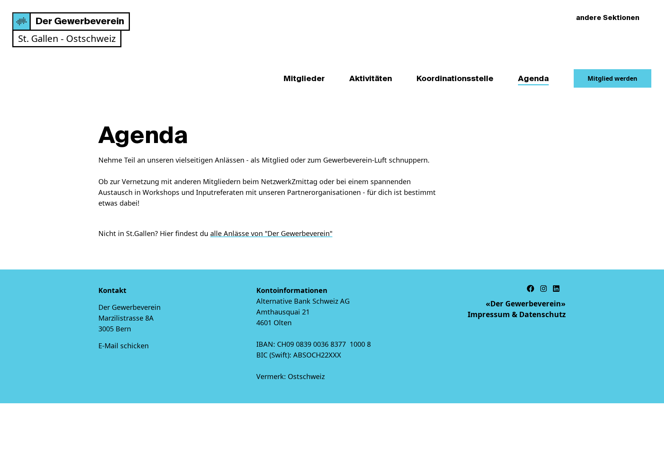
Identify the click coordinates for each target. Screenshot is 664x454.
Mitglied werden (612, 78)
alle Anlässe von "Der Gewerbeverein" (271, 233)
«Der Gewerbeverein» (526, 303)
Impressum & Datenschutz (517, 314)
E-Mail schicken (123, 345)
